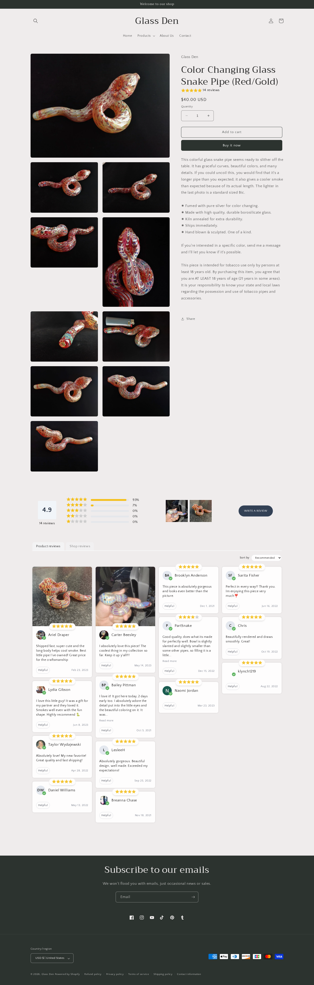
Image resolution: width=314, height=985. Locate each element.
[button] (36, 21)
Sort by (244, 557)
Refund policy (93, 974)
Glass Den (48, 974)
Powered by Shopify (67, 974)
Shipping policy (163, 974)
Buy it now (232, 145)
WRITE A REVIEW (255, 510)
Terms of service (138, 974)
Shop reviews (80, 546)
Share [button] (190, 319)
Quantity (187, 106)
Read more (106, 720)
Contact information (189, 974)
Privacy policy (115, 974)
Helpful (43, 670)
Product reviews (48, 546)
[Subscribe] (193, 897)
